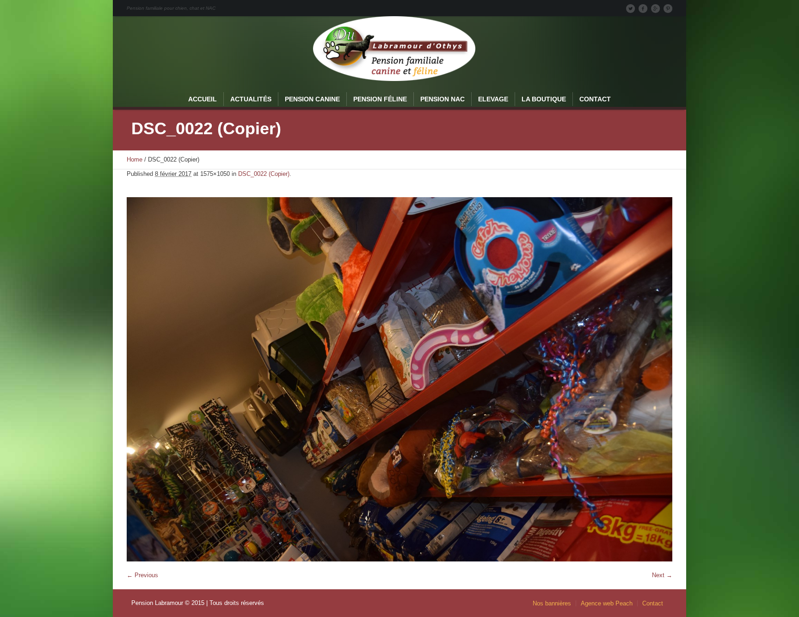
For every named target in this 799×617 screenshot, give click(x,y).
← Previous (142, 575)
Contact (652, 603)
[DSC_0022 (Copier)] (399, 379)
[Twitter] (630, 8)
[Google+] (655, 8)
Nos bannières (552, 603)
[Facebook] (642, 8)
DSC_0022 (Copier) (263, 173)
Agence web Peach (607, 603)
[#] (667, 8)
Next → (662, 575)
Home (134, 159)
